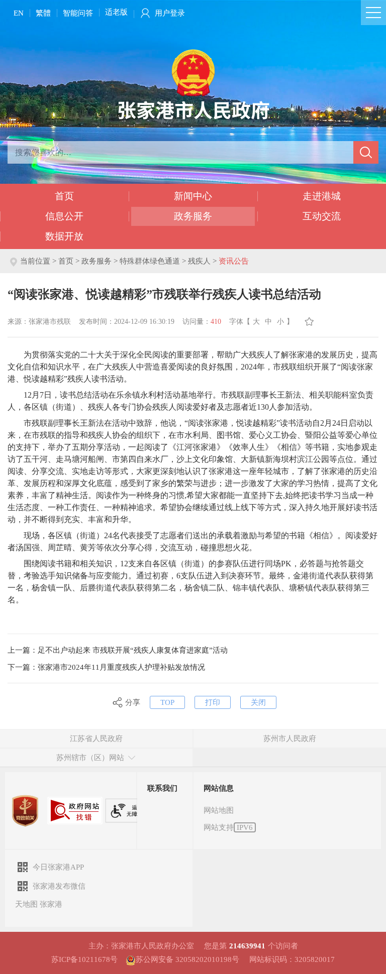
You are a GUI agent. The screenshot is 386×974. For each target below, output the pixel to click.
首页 (64, 196)
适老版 (116, 12)
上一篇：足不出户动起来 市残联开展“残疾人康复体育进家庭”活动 (118, 650)
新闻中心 (193, 196)
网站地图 (219, 810)
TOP (167, 702)
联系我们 (162, 788)
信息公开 (64, 216)
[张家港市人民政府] (193, 84)
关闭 (258, 702)
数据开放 (64, 236)
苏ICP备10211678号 (84, 959)
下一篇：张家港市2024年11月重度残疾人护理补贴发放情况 (106, 667)
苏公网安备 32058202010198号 (187, 959)
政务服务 (193, 216)
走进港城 (322, 196)
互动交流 (322, 216)
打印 (212, 702)
